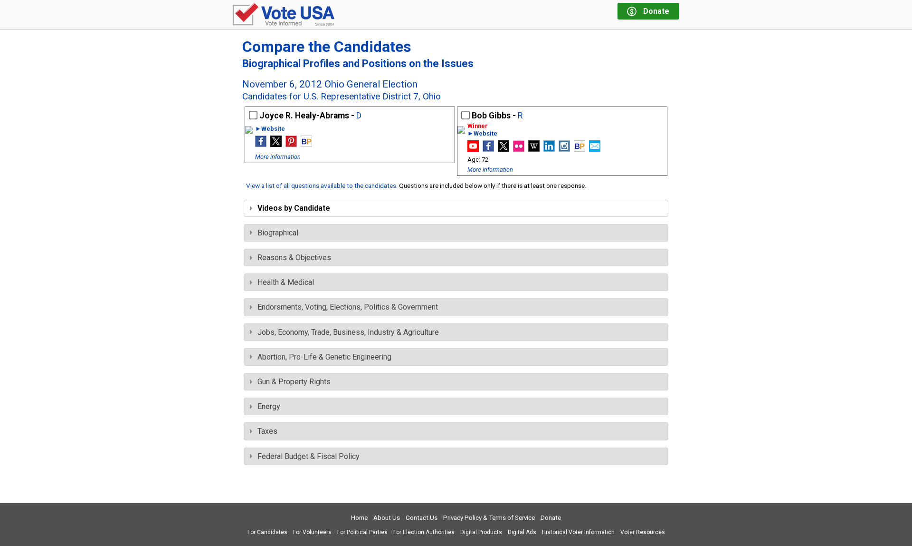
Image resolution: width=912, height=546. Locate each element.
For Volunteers (312, 532)
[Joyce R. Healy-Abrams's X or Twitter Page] (276, 144)
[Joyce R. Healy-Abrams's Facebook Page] (260, 144)
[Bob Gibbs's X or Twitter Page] (503, 149)
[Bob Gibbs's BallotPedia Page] (579, 149)
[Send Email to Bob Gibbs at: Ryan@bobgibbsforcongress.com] (594, 149)
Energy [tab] (268, 406)
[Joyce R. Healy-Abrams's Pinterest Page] (291, 144)
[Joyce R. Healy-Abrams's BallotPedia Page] (306, 144)
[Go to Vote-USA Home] (283, 15)
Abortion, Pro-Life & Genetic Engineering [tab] (324, 356)
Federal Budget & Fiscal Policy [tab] (308, 456)
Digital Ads (522, 532)
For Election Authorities (424, 532)
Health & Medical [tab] (285, 282)
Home (359, 517)
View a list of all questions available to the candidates (321, 185)
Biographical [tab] (277, 232)
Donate (551, 517)
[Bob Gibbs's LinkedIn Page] (549, 149)
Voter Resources (642, 532)
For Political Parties (362, 532)
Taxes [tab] (267, 431)
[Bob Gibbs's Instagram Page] (564, 149)
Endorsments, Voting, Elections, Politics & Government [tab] (347, 307)
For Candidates (267, 532)
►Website (270, 129)
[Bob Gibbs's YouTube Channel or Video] (473, 149)
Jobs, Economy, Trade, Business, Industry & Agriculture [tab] (348, 332)
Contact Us (421, 517)
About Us (386, 517)
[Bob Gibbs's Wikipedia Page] (534, 149)
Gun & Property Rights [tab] (294, 381)
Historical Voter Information (578, 532)
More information (278, 156)
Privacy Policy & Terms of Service (489, 517)
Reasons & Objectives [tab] (294, 257)
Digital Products (481, 532)
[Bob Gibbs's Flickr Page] (518, 149)
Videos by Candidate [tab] (293, 208)
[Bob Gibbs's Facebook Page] (488, 149)
